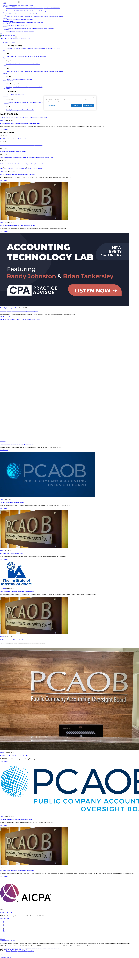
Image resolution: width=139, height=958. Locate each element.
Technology (9, 16)
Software (61, 16)
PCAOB (54, 8)
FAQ (57, 948)
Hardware (51, 16)
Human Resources (20, 13)
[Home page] (7, 35)
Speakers (24, 31)
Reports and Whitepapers (26, 28)
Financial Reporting (21, 8)
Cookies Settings (51, 105)
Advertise (33, 948)
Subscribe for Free (17, 5)
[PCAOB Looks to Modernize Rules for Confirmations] (34, 634)
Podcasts (35, 28)
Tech (4, 15)
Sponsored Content (43, 28)
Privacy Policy (97, 945)
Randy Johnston (13, 316)
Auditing (41, 8)
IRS (17, 11)
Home (4, 3)
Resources (5, 26)
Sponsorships (30, 31)
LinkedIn (9, 957)
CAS (13, 19)
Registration (19, 31)
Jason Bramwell (4, 129)
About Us (6, 5)
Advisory (5, 18)
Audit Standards (48, 8)
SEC (58, 8)
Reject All (76, 105)
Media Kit (39, 948)
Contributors (51, 28)
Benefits (12, 13)
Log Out (31, 5)
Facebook (2, 957)
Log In (10, 5)
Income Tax (13, 11)
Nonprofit (28, 8)
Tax (4, 9)
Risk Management (28, 19)
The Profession (7, 24)
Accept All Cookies (88, 105)
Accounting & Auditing (9, 6)
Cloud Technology (35, 16)
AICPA (18, 22)
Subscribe (2, 939)
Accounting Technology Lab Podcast (9, 308)
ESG (14, 8)
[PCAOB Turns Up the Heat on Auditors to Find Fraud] (47, 496)
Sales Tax (27, 11)
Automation (27, 16)
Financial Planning (19, 19)
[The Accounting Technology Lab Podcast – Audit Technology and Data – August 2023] (64, 305)
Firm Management (8, 21)
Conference (6, 29)
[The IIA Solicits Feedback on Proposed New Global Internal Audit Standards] (16, 585)
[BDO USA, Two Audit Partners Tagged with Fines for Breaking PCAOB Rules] (21, 168)
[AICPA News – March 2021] (25, 907)
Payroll (5, 12)
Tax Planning (42, 11)
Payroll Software (29, 13)
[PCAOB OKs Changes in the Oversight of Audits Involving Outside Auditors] (34, 864)
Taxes (8, 11)
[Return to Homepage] (7, 940)
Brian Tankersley (4, 316)
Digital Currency (44, 16)
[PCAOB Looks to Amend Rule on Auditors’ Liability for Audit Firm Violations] (34, 219)
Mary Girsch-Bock (5, 918)
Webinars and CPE (11, 28)
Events (18, 28)
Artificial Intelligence (18, 16)
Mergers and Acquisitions (32, 22)
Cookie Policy (52, 948)
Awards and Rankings (21, 25)
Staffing (41, 22)
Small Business (35, 8)
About (16, 948)
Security (56, 16)
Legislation (21, 11)
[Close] (94, 98)
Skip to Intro (3, 33)
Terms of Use (45, 948)
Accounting (9, 8)
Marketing (23, 22)
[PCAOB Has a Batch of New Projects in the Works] (34, 547)
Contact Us (21, 948)
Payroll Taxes (36, 13)
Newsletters (8, 949)
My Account (25, 5)
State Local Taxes (34, 11)
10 (4, 931)
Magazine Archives (17, 949)
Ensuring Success (11, 31)
